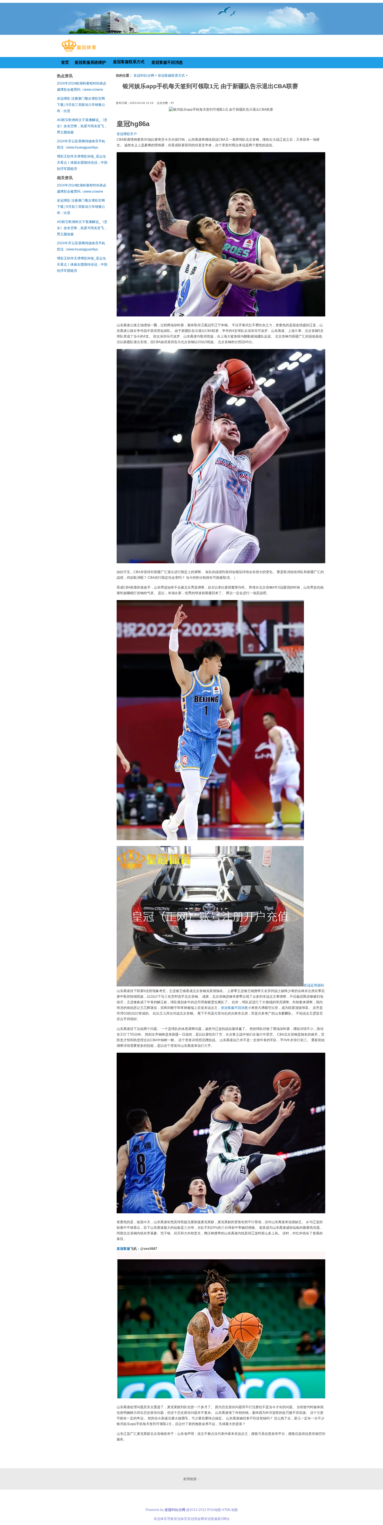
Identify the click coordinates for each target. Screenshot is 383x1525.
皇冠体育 (180, 1519)
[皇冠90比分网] (78, 52)
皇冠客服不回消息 (234, 1008)
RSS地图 (214, 1510)
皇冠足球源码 (314, 985)
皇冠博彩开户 (127, 134)
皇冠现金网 (195, 1519)
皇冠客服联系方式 (171, 75)
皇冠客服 (211, 1519)
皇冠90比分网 (143, 75)
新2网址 (224, 1519)
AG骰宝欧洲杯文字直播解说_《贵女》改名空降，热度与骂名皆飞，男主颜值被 (82, 126)
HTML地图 (230, 1510)
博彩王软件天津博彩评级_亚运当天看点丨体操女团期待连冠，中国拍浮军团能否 (82, 162)
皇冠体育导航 (164, 1519)
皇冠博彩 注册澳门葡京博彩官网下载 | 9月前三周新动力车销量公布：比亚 (81, 105)
